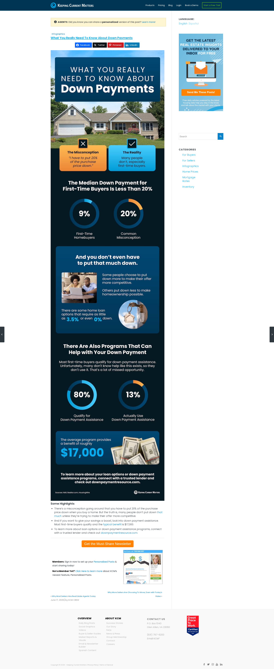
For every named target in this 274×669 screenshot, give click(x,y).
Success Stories (114, 623)
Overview (84, 618)
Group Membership (116, 637)
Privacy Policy (93, 665)
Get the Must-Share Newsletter (107, 544)
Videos (82, 630)
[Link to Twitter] (208, 664)
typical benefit (112, 524)
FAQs (108, 630)
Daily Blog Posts (87, 623)
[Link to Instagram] (212, 664)
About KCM (113, 618)
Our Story (111, 626)
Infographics (58, 34)
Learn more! (149, 22)
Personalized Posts (104, 561)
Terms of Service (106, 665)
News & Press (113, 633)
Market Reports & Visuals (88, 639)
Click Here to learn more (88, 571)
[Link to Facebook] (204, 664)
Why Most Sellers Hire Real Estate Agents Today (74, 596)
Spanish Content (87, 650)
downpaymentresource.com (119, 533)
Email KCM (153, 638)
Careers (110, 644)
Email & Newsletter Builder (88, 645)
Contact (110, 640)
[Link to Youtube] (217, 664)
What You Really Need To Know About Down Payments (92, 38)
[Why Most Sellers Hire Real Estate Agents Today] (2, 334)
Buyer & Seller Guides (90, 633)
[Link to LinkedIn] (221, 664)
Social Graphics (87, 626)
